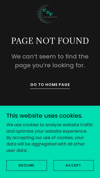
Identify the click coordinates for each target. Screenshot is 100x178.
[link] (50, 12)
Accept (73, 165)
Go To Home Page (50, 84)
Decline (26, 165)
